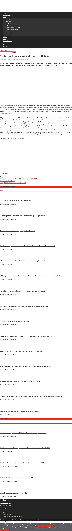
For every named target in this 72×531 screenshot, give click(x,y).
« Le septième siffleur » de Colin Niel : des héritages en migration (21, 351)
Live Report (9, 21)
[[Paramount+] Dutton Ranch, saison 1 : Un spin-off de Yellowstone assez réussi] (4, 332)
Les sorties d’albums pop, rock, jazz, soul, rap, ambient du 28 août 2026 (24, 306)
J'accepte (39, 526)
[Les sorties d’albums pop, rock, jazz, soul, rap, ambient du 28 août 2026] (4, 302)
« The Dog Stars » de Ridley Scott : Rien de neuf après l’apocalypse (22, 216)
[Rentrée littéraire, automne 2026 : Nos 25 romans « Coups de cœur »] (4, 429)
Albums (8, 19)
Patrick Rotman (36, 179)
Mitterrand (28, 179)
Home (4, 13)
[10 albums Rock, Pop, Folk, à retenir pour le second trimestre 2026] (4, 459)
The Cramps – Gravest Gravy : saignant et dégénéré (17, 231)
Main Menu (3, 50)
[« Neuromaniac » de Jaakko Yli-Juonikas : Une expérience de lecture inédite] (4, 362)
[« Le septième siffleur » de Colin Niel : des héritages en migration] (4, 347)
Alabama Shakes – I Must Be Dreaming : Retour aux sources (20, 381)
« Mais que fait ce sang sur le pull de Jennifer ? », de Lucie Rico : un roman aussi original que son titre (34, 276)
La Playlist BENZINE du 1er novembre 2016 (13, 183)
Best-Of (5, 47)
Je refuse (44, 526)
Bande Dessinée (7, 41)
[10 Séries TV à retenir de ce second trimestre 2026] (4, 474)
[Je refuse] (54, 526)
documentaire (4, 179)
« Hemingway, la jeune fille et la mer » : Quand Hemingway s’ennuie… (23, 291)
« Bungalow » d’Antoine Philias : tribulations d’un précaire (19, 411)
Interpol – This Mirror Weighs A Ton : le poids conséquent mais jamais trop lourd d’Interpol (31, 396)
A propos (5, 511)
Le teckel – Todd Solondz (7, 181)
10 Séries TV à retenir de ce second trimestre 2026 (17, 478)
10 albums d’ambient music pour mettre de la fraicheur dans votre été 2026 (25, 448)
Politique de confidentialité (11, 512)
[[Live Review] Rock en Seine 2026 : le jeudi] (4, 317)
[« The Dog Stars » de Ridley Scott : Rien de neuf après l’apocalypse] (4, 212)
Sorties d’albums (8, 15)
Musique (5, 17)
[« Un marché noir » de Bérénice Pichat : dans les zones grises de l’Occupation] (4, 257)
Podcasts (6, 45)
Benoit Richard (23, 59)
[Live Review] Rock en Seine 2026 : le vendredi (15, 200)
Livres (7, 35)
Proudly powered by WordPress (9, 520)
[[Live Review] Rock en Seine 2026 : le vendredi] (4, 197)
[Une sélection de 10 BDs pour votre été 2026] (4, 489)
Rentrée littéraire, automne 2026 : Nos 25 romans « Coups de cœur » (23, 433)
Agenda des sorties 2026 (13, 27)
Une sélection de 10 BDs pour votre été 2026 (14, 493)
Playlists (8, 23)
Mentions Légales (8, 514)
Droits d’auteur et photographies (12, 516)
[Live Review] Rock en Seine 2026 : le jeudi (14, 321)
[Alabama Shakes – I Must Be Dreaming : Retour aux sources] (4, 378)
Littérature (6, 43)
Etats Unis (12, 179)
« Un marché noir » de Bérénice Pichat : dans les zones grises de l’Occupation (26, 261)
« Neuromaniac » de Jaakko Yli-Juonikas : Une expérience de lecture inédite (25, 366)
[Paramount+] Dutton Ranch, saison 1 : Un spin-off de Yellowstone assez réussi (26, 336)
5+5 (7, 25)
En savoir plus (50, 526)
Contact (5, 509)
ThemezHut (37, 520)
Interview (8, 31)
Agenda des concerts (12, 29)
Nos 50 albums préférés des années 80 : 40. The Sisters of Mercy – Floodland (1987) (27, 246)
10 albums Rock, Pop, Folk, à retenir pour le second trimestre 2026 (22, 463)
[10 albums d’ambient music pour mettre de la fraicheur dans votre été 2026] (4, 444)
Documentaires (10, 33)
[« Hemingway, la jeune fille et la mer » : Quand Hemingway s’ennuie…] (4, 287)
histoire (22, 179)
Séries (4, 39)
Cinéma (5, 37)
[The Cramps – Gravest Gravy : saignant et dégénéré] (4, 227)
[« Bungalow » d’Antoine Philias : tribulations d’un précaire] (4, 408)
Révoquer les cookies (6, 505)
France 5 (17, 179)
